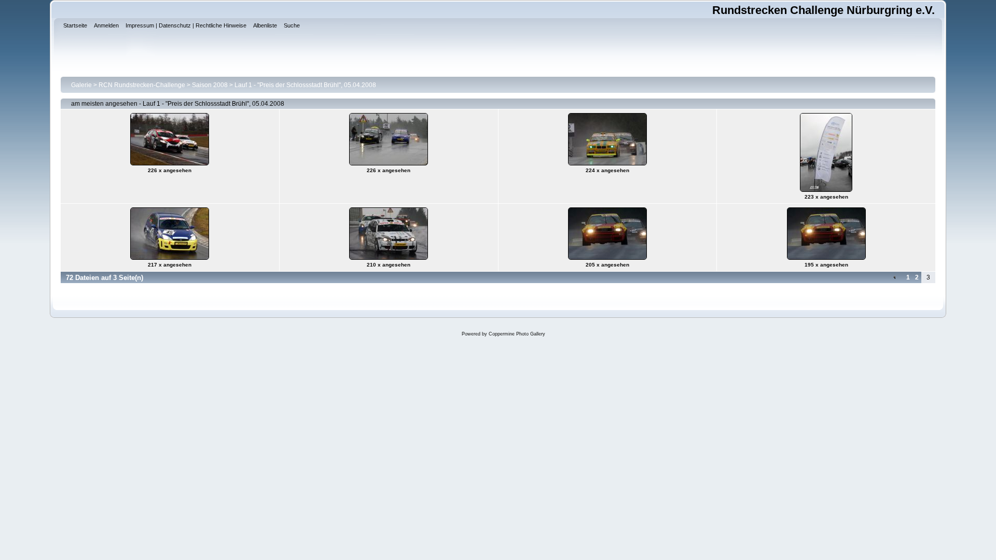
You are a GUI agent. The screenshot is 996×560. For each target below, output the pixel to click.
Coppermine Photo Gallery (517, 334)
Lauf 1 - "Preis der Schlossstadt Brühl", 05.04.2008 (305, 85)
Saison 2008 (210, 85)
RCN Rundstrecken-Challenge (142, 85)
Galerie (81, 85)
